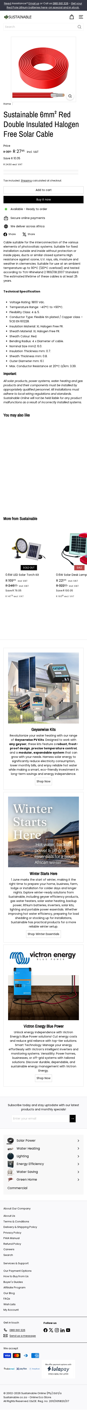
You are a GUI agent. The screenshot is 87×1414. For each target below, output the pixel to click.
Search (8, 1255)
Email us (34, 3)
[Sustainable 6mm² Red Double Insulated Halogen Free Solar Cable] (28, 464)
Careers (8, 1249)
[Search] (79, 27)
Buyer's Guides (13, 1282)
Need (7, 3)
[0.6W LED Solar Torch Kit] (28, 563)
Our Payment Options (17, 1271)
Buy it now (43, 199)
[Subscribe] (73, 1118)
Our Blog (9, 1293)
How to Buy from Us (16, 1276)
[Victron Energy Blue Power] (43, 984)
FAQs (6, 1299)
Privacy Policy (12, 1233)
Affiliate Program (14, 1287)
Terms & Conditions (16, 1221)
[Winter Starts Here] (43, 832)
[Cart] (71, 17)
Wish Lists (9, 1304)
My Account (11, 1310)
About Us (9, 1216)
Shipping (26, 180)
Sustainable (28, 518)
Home (7, 104)
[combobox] (43, 27)
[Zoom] (70, 96)
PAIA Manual (11, 1238)
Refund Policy (12, 1244)
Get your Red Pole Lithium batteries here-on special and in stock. (44, 5)
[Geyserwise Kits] (43, 688)
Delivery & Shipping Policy (20, 1227)
